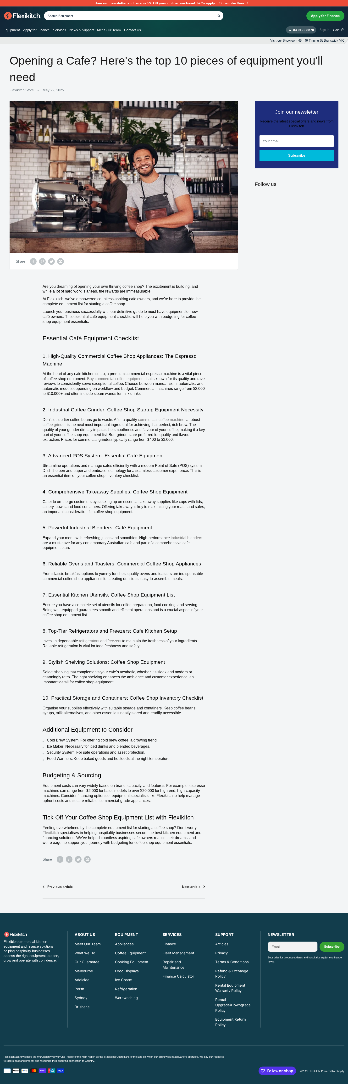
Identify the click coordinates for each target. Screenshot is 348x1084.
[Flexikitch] (23, 15)
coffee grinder (54, 425)
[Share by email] (60, 261)
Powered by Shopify (332, 1071)
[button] (339, 30)
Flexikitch (51, 833)
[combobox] (133, 15)
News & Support (81, 30)
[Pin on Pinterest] (42, 261)
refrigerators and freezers (100, 641)
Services (59, 30)
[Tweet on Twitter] (51, 261)
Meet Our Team (109, 30)
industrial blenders (186, 538)
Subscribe (296, 155)
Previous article (60, 887)
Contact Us (132, 30)
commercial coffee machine (161, 420)
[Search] (218, 15)
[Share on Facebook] (33, 261)
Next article (191, 887)
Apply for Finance (325, 16)
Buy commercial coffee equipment (116, 379)
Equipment (12, 30)
